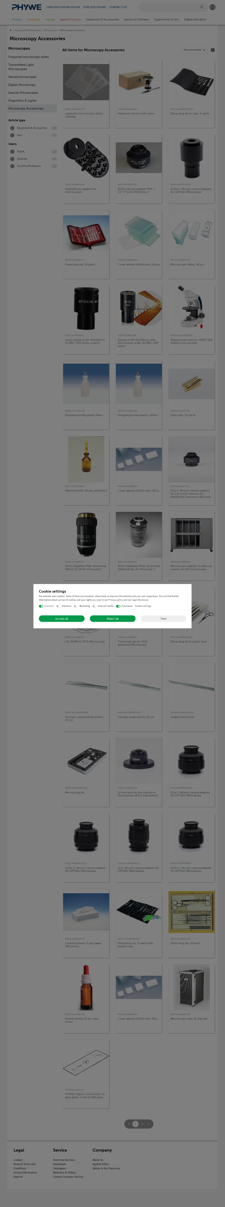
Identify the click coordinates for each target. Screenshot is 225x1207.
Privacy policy (115, 600)
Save (163, 618)
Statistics (66, 606)
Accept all (61, 618)
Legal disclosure (140, 600)
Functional (127, 606)
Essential (49, 606)
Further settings (143, 606)
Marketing (84, 606)
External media (106, 606)
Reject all (112, 618)
